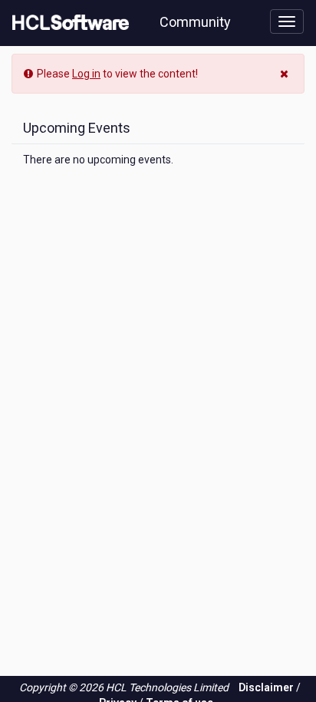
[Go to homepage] (67, 23)
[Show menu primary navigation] (287, 21)
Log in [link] (86, 74)
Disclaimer (266, 687)
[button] (286, 72)
